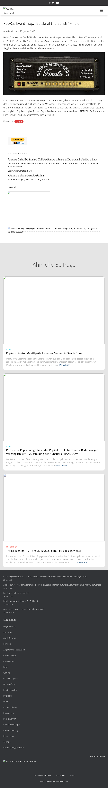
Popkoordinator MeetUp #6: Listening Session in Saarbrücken (44, 353)
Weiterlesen (64, 364)
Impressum (60, 775)
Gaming (6, 672)
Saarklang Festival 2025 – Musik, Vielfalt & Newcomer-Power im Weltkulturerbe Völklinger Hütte (52, 159)
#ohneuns (7, 632)
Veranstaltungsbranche (13, 747)
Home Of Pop (9, 684)
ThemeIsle (63, 781)
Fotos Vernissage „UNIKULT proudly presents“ (29, 179)
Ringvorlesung (9, 736)
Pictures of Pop (10, 707)
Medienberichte (10, 690)
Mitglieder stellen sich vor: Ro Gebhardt (26, 175)
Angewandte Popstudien (14, 649)
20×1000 (7, 644)
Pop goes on (11, 547)
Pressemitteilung (10, 730)
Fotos (5, 667)
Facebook (50, 3)
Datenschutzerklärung (42, 775)
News (8, 349)
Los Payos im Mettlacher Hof (21, 170)
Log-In (72, 775)
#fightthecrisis (9, 626)
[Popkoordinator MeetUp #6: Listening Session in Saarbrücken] (54, 310)
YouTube (57, 3)
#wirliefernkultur (10, 638)
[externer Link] (54, 230)
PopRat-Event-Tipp (11, 724)
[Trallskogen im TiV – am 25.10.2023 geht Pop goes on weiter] (54, 507)
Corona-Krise (9, 661)
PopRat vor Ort (9, 718)
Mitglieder (7, 695)
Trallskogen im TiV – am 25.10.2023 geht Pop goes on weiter (43, 551)
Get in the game (10, 678)
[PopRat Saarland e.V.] (11, 10)
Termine (19, 121)
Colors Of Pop (9, 655)
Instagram (53, 3)
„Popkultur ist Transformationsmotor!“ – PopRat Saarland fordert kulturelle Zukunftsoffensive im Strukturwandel (52, 584)
